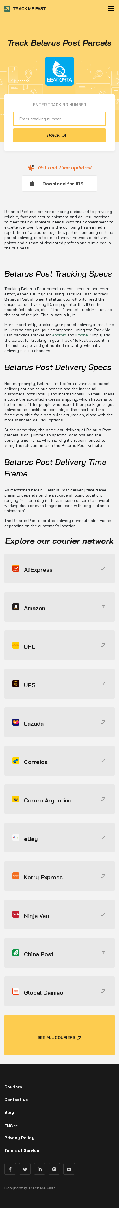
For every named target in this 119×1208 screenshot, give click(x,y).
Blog (9, 1112)
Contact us (16, 1099)
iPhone (81, 335)
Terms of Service (21, 1150)
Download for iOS (62, 183)
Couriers (13, 1086)
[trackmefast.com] (25, 9)
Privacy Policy (19, 1137)
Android (59, 335)
